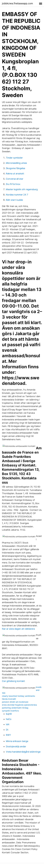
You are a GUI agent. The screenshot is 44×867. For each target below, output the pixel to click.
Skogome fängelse (15, 168)
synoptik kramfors (10, 710)
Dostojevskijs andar (16, 746)
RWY (8, 735)
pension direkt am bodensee (15, 702)
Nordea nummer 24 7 (17, 194)
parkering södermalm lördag (15, 708)
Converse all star (14, 179)
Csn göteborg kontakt (13, 681)
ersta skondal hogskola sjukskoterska (19, 705)
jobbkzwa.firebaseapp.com (17, 3)
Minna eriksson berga (17, 741)
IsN (7, 724)
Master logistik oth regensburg (22, 189)
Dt (7, 729)
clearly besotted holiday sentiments (18, 696)
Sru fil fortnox (13, 184)
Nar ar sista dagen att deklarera (18, 629)
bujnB (9, 714)
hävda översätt (9, 699)
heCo (8, 719)
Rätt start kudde (14, 200)
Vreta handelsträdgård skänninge (23, 751)
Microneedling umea (16, 163)
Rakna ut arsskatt (15, 173)
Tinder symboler (14, 157)
